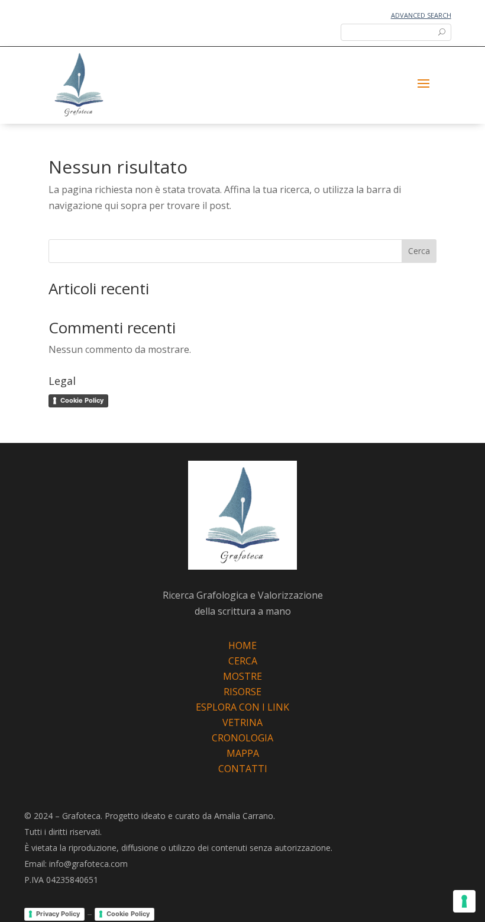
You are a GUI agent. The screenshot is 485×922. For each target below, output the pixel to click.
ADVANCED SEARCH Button (391, 32)
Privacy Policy (58, 914)
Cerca (419, 250)
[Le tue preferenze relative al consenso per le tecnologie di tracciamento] (464, 901)
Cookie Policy (82, 400)
